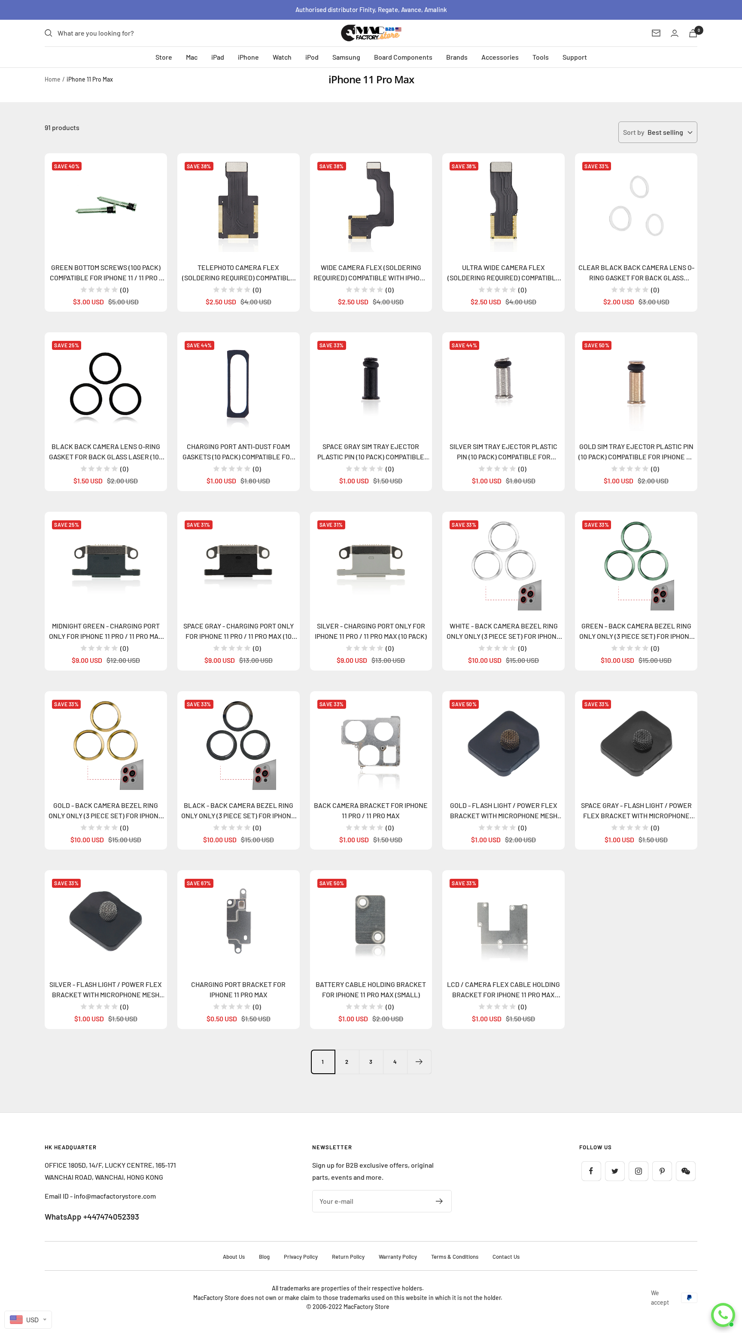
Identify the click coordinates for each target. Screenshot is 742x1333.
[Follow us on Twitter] (614, 1171)
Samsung (346, 57)
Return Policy (348, 1256)
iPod (312, 57)
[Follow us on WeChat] (685, 1171)
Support (575, 57)
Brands (457, 57)
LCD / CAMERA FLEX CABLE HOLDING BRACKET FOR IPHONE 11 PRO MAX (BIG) (503, 990)
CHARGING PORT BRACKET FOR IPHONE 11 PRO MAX (238, 989)
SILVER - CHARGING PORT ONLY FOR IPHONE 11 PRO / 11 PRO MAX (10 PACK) (371, 631)
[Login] (674, 33)
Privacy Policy (301, 1256)
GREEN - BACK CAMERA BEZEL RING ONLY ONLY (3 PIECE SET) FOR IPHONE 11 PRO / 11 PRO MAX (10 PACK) (636, 631)
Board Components (403, 57)
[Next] (419, 1062)
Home (53, 79)
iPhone (248, 57)
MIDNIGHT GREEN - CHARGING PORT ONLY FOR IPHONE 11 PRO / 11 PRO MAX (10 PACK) (106, 631)
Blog (264, 1256)
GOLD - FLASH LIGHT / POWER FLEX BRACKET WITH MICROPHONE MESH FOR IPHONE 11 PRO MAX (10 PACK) (503, 811)
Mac (192, 57)
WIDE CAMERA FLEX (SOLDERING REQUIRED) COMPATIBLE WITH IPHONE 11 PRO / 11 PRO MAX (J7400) (371, 273)
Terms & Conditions (454, 1256)
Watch (282, 57)
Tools (540, 57)
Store (163, 57)
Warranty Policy (398, 1256)
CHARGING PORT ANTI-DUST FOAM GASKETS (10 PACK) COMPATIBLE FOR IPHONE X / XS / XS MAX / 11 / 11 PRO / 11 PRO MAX (238, 452)
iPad (217, 57)
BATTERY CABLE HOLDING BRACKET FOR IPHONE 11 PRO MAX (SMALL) (371, 989)
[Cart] (693, 33)
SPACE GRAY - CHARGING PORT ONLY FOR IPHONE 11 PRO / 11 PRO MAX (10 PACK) (238, 631)
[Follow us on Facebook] (591, 1171)
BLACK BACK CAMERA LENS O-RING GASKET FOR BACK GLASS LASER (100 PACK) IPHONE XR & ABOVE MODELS (106, 452)
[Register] (439, 1201)
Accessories (500, 57)
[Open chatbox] (723, 1315)
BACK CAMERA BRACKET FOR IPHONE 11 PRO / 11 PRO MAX (371, 810)
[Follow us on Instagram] (638, 1171)
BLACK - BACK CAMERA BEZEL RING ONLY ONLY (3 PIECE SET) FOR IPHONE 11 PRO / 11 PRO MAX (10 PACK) (238, 811)
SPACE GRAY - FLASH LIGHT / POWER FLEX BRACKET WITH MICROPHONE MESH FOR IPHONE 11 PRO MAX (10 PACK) (636, 811)
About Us (234, 1256)
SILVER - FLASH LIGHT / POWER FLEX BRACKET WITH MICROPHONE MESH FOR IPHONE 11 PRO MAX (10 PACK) (105, 990)
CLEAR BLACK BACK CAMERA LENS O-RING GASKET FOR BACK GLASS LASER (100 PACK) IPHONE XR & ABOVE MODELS (636, 273)
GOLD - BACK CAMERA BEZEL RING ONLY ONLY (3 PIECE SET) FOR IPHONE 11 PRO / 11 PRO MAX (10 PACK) (106, 811)
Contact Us (506, 1256)
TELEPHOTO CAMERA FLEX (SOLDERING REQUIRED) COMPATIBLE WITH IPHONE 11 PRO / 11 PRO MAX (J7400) (238, 273)
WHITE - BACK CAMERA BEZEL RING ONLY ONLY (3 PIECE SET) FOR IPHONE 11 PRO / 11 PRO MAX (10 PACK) (504, 631)
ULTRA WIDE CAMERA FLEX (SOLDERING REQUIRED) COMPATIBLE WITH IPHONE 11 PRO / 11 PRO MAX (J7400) (503, 273)
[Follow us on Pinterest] (662, 1171)
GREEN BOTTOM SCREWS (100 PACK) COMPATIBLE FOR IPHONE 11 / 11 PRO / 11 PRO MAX (106, 273)
